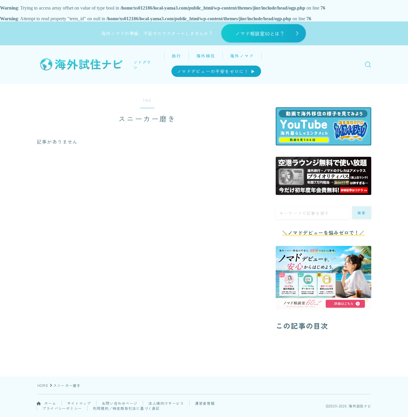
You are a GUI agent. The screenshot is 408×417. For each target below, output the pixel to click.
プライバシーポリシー (62, 408)
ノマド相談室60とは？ (260, 33)
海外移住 (205, 56)
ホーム (49, 403)
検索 (362, 212)
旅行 (176, 56)
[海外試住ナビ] (81, 64)
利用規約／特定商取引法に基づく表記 (126, 408)
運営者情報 (205, 403)
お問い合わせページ (119, 403)
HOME (42, 385)
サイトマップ (79, 403)
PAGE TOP (394, 398)
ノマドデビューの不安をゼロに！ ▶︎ (216, 71)
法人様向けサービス (166, 403)
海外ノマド (242, 56)
